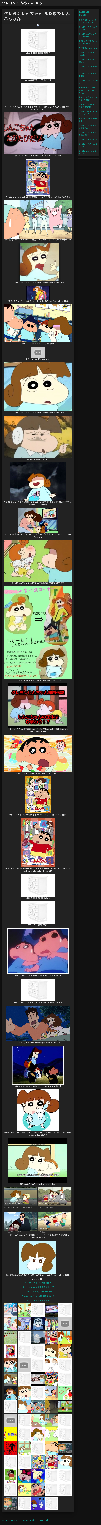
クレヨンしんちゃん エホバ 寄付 (88, 152)
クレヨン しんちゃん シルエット (88, 28)
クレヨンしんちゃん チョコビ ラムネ (88, 126)
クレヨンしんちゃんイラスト (88, 81)
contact (14, 1520)
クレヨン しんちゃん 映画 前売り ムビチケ (38, 1287)
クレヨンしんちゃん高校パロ (88, 67)
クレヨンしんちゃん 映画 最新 (88, 74)
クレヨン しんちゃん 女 (88, 139)
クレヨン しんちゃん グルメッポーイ (88, 112)
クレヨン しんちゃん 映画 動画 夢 (38, 1282)
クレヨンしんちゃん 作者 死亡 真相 (88, 133)
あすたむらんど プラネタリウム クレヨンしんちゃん (88, 90)
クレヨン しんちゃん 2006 (87, 60)
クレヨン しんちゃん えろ (22, 2)
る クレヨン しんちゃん (88, 48)
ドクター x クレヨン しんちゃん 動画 (88, 98)
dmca (4, 1520)
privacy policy (29, 1520)
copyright (44, 1520)
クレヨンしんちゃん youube (86, 53)
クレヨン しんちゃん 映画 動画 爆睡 (38, 1291)
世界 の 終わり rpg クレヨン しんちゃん (88, 21)
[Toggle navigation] (96, 3)
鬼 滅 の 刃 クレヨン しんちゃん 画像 (88, 42)
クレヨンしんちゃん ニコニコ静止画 (88, 35)
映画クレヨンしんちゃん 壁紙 (88, 119)
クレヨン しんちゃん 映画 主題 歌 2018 (38, 1296)
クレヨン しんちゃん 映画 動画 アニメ (38, 1300)
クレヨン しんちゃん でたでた (88, 145)
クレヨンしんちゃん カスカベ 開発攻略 (88, 105)
